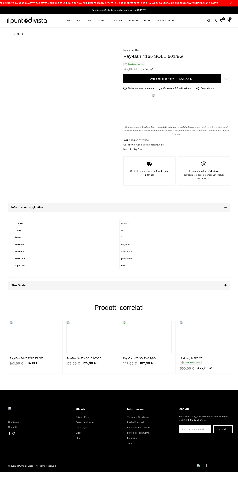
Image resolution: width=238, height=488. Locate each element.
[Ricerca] (209, 20)
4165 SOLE (126, 251)
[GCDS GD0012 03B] (14, 34)
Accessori (133, 20)
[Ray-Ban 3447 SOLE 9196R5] (34, 337)
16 (122, 237)
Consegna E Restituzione (177, 88)
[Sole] (18, 34)
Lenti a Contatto (98, 20)
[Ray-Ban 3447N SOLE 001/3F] (91, 337)
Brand (147, 20)
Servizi (118, 20)
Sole (69, 20)
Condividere (207, 88)
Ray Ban (135, 50)
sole (123, 265)
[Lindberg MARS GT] (204, 337)
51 (122, 230)
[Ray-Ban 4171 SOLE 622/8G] (147, 337)
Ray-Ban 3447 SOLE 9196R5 (27, 358)
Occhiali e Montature (147, 144)
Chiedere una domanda (141, 88)
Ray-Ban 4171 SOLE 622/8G (139, 358)
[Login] (215, 20)
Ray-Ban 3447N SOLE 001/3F (84, 358)
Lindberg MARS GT (191, 358)
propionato (126, 258)
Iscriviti (223, 429)
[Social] (9, 433)
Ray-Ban (125, 244)
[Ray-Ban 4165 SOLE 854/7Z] (22, 34)
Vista (80, 20)
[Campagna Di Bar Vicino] (232, 3)
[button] (222, 20)
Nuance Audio (165, 20)
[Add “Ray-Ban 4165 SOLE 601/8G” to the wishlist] (226, 79)
